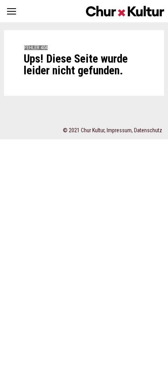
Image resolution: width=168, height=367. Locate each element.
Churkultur (125, 11)
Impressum (119, 130)
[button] (11, 11)
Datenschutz (148, 130)
